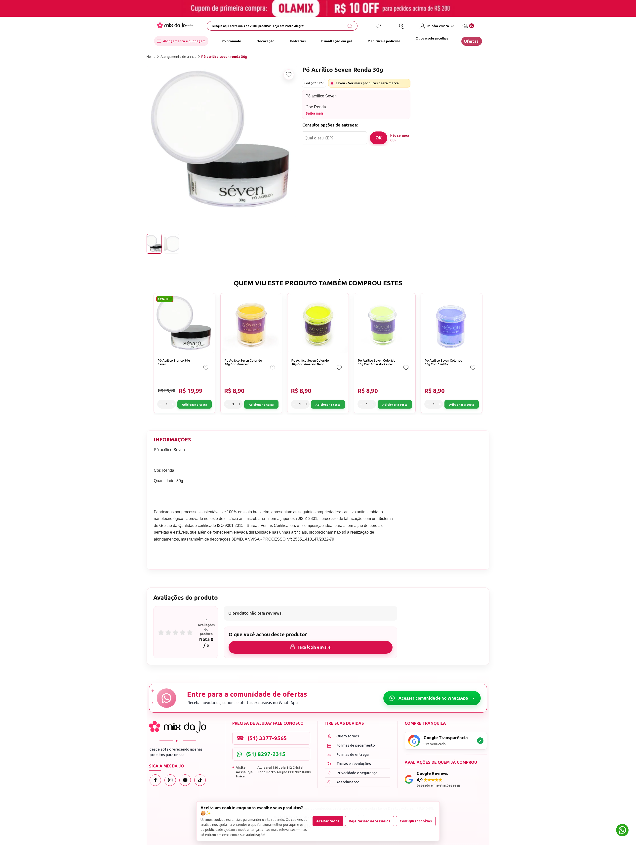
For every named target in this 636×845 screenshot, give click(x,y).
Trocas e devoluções (349, 763)
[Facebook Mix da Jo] (155, 780)
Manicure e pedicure (383, 41)
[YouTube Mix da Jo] (185, 780)
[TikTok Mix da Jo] (200, 780)
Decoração (266, 41)
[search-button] (350, 26)
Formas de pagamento (351, 745)
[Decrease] (423, 117)
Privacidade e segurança (352, 773)
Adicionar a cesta (467, 117)
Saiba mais (314, 113)
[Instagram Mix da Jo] (170, 780)
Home (151, 57)
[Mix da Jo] (177, 727)
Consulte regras (440, 139)
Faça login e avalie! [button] (314, 647)
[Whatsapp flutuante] (622, 831)
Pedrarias (298, 41)
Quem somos (343, 736)
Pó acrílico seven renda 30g (224, 57)
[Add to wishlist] (289, 75)
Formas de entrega (348, 754)
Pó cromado (231, 41)
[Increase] (440, 117)
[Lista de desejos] (378, 26)
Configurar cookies (416, 821)
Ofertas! (471, 41)
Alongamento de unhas (178, 57)
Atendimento (343, 782)
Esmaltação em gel (336, 41)
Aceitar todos (327, 821)
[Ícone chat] (401, 26)
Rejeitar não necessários (369, 821)
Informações (172, 439)
